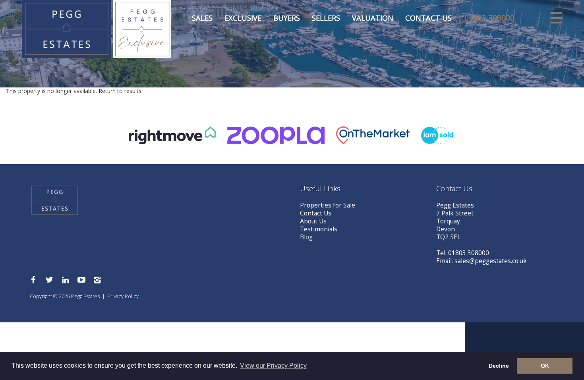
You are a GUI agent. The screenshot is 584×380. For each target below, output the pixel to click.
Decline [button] (499, 366)
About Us (313, 221)
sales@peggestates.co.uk (490, 261)
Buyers (286, 18)
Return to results (120, 91)
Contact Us (428, 18)
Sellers (326, 18)
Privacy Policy (123, 296)
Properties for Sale (327, 205)
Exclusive (242, 18)
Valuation (372, 18)
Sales (202, 18)
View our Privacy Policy (273, 365)
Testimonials (318, 229)
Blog (306, 237)
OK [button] (545, 366)
